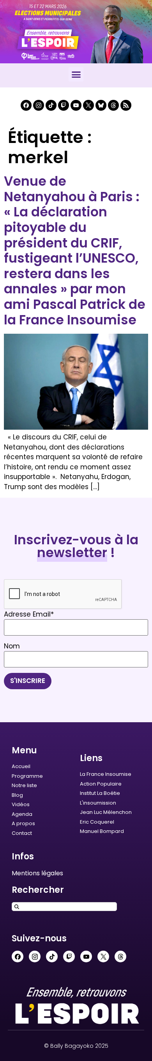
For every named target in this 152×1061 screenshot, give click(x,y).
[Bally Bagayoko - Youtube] (76, 105)
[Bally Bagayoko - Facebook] (26, 105)
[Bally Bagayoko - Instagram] (38, 105)
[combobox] (64, 906)
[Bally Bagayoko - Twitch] (63, 105)
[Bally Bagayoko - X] (88, 105)
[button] (76, 74)
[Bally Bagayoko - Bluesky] (100, 105)
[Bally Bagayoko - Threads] (113, 105)
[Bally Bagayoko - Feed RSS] (125, 105)
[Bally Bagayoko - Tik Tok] (51, 105)
